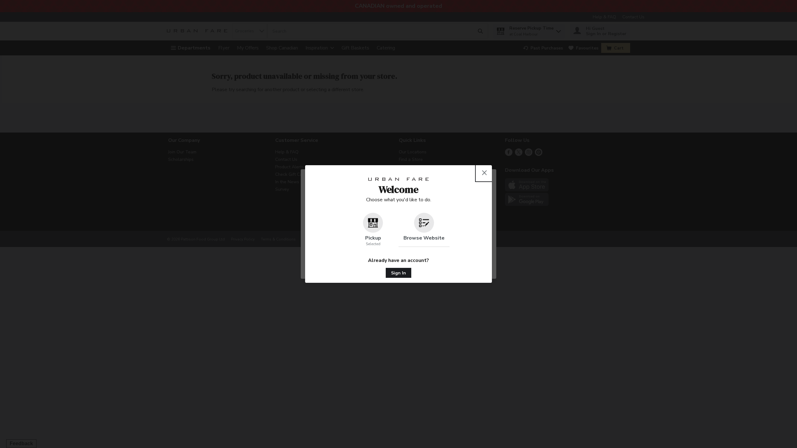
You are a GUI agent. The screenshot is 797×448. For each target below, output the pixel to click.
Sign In (398, 273)
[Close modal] (484, 172)
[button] (372, 230)
